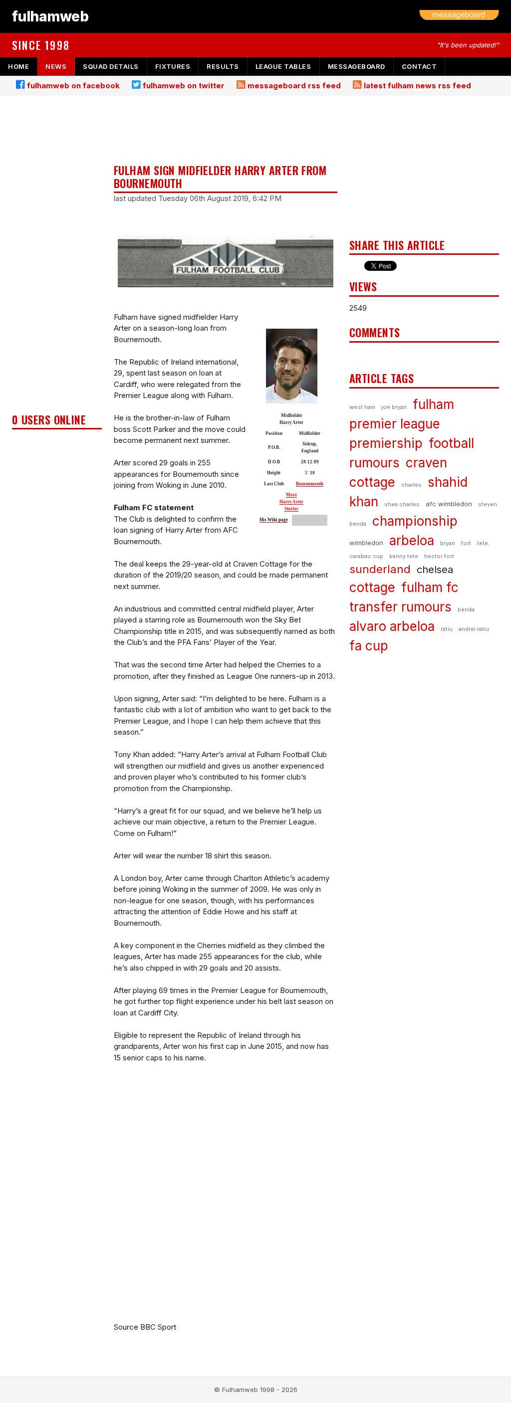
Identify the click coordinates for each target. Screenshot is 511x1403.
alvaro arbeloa (392, 626)
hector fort (439, 556)
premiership (386, 443)
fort (466, 543)
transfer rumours (400, 606)
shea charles (402, 504)
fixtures (172, 66)
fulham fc (430, 587)
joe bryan (394, 406)
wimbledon (366, 543)
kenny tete (403, 556)
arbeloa (411, 540)
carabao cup (366, 556)
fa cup (368, 645)
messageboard (356, 66)
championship (415, 521)
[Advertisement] (57, 257)
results (223, 66)
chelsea (435, 570)
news (55, 66)
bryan (447, 543)
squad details (111, 66)
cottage (372, 587)
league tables (283, 66)
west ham (362, 406)
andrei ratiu (474, 628)
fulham (433, 404)
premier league (394, 423)
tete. (483, 543)
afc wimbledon (449, 504)
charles (411, 484)
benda (466, 609)
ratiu (447, 628)
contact (419, 66)
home (18, 66)
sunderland (380, 569)
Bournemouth (309, 483)
